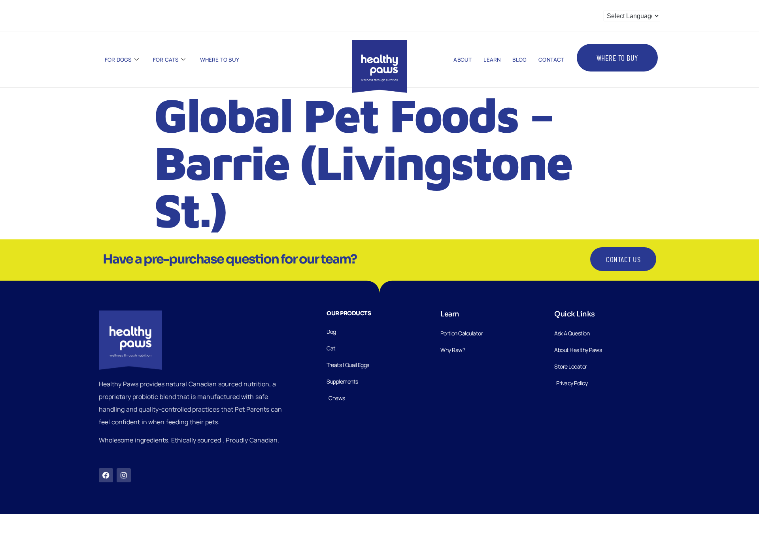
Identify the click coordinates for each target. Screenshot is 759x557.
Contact (551, 59)
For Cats (166, 59)
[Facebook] (106, 475)
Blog (519, 59)
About (462, 59)
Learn (491, 59)
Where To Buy (219, 59)
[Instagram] (124, 475)
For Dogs (118, 59)
